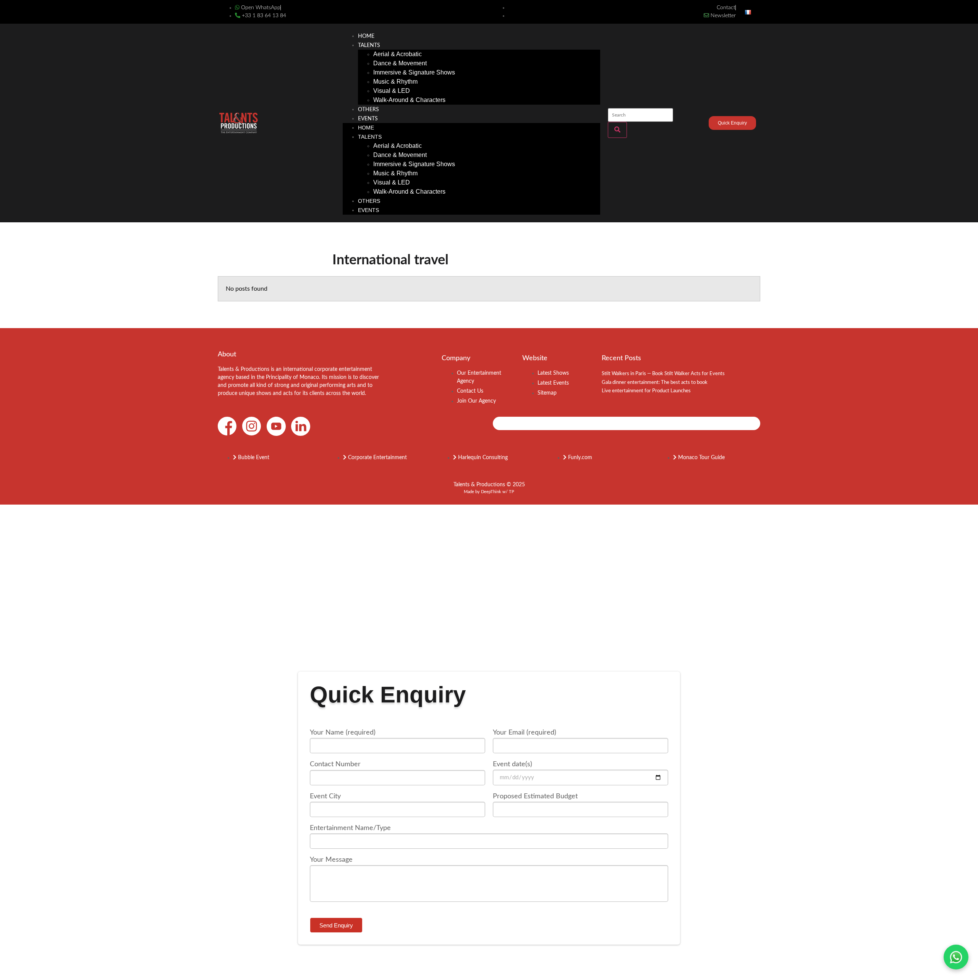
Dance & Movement (400, 63)
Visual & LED (391, 90)
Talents (369, 45)
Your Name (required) (343, 732)
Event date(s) (512, 764)
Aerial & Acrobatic (397, 54)
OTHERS (368, 109)
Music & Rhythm (395, 81)
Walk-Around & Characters (409, 100)
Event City (325, 796)
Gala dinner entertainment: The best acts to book (655, 382)
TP (511, 492)
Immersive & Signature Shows (414, 72)
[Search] (617, 130)
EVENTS (368, 118)
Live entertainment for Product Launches (646, 390)
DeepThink (491, 492)
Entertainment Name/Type (350, 828)
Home (366, 36)
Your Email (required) (524, 732)
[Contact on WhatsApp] (956, 957)
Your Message (331, 859)
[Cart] (695, 124)
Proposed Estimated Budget (535, 796)
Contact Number (335, 764)
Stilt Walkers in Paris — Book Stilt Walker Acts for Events (663, 373)
